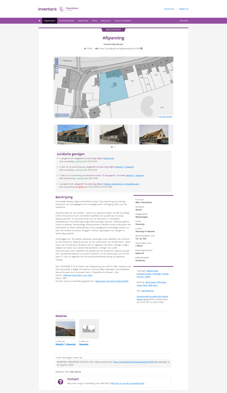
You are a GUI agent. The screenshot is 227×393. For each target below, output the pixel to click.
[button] (111, 147)
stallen (147, 276)
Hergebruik (183, 8)
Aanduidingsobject (66, 21)
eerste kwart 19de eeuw (155, 282)
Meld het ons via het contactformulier (127, 383)
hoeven (165, 274)
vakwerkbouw (147, 290)
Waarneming (83, 21)
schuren (140, 276)
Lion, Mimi (87, 275)
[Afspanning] (113, 134)
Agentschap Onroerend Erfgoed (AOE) (112, 281)
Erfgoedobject (49, 21)
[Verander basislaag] (56, 71)
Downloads (169, 8)
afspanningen (152, 271)
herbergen (157, 274)
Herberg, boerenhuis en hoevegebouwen (121, 184)
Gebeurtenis (106, 21)
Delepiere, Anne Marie (72, 275)
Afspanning (109, 158)
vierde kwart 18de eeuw (147, 285)
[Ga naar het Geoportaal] (56, 67)
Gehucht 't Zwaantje (125, 167)
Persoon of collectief (123, 21)
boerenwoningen (144, 274)
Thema (94, 21)
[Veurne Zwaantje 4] (73, 134)
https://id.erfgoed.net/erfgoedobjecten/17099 (133, 362)
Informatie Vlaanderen (165, 117)
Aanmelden (184, 21)
